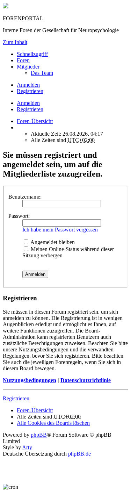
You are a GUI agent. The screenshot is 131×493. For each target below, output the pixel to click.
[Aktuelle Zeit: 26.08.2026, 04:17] (19, 127)
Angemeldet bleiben (52, 242)
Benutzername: (25, 197)
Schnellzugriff (32, 54)
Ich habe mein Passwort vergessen (60, 230)
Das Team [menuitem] (42, 73)
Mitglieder (28, 67)
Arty (27, 447)
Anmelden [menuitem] (28, 85)
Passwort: (19, 216)
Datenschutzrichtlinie (85, 380)
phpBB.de (79, 454)
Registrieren (30, 109)
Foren (23, 60)
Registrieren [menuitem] (30, 91)
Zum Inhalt (15, 42)
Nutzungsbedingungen (29, 380)
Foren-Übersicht (35, 410)
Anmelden (28, 103)
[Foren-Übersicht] (5, 6)
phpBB (39, 435)
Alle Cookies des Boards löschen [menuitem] (53, 423)
